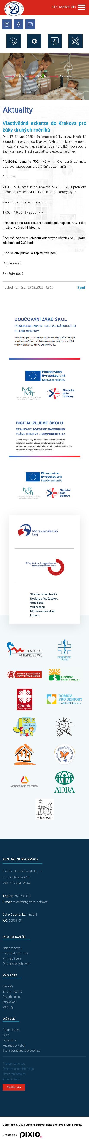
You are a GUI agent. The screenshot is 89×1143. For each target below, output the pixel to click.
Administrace (11, 1079)
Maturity (8, 1007)
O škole (42, 76)
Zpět (81, 287)
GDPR (7, 1035)
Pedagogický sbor (14, 1045)
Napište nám (14, 1087)
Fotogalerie (10, 1040)
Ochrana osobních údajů (18, 1069)
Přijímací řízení (12, 958)
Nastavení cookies (14, 1074)
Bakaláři (8, 986)
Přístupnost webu (14, 1063)
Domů (20, 76)
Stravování (9, 1002)
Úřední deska (11, 1030)
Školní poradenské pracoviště (21, 1050)
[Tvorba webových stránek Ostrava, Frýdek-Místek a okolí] (29, 1135)
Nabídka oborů (12, 948)
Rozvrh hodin (11, 996)
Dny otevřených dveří (16, 963)
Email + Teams (12, 991)
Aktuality (66, 76)
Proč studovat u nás (15, 953)
